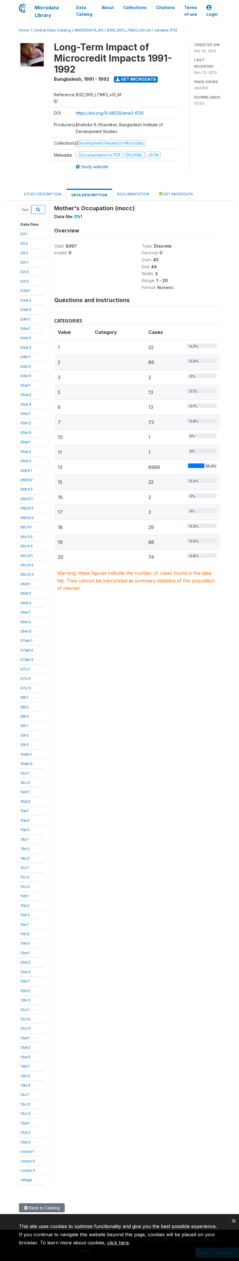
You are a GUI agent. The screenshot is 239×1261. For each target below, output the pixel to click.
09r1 (24, 725)
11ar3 (24, 829)
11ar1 (24, 810)
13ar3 (25, 1057)
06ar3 (25, 460)
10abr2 (26, 763)
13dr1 (24, 1123)
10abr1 (26, 754)
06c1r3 (26, 546)
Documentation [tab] (133, 194)
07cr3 (25, 688)
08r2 (24, 707)
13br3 (25, 1085)
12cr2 (25, 1019)
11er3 (24, 943)
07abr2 (26, 650)
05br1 (25, 413)
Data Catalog (84, 10)
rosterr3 (27, 1170)
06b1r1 (26, 470)
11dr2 (24, 905)
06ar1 (25, 441)
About (108, 7)
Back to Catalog (44, 1207)
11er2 (24, 933)
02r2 (24, 271)
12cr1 (24, 1009)
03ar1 (25, 290)
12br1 (24, 981)
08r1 (24, 697)
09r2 (24, 735)
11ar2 (24, 820)
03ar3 (25, 309)
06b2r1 (26, 498)
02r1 (24, 262)
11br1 (24, 839)
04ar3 (25, 347)
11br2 (24, 848)
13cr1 (24, 1094)
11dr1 (24, 896)
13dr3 (25, 1142)
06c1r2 (26, 536)
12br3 (25, 1000)
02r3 (24, 281)
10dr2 (25, 801)
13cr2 (25, 1104)
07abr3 (26, 659)
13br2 (25, 1075)
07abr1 (26, 640)
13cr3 (25, 1113)
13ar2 (25, 1047)
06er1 (25, 612)
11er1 (24, 924)
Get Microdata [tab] (178, 194)
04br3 (25, 375)
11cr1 (24, 867)
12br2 (25, 990)
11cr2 (24, 877)
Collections (135, 7)
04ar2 (25, 337)
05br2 (25, 423)
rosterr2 (27, 1161)
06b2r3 (27, 517)
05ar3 (25, 404)
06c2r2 (27, 565)
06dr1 (25, 584)
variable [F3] (165, 30)
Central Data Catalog (52, 30)
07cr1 (25, 669)
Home (24, 30)
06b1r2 (26, 479)
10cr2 (25, 782)
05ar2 (25, 394)
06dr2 (25, 593)
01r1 (23, 234)
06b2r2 (27, 508)
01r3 (24, 253)
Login (212, 14)
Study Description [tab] (42, 194)
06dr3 (25, 602)
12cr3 (25, 1028)
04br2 (25, 366)
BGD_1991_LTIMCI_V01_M (128, 30)
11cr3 (24, 886)
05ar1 (25, 385)
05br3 (25, 432)
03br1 (25, 319)
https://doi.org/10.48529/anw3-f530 (110, 113)
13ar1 (24, 1038)
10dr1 (24, 791)
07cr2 (25, 678)
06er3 (25, 631)
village (26, 1179)
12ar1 (24, 952)
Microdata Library (47, 11)
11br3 (24, 858)
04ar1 (25, 328)
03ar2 (25, 300)
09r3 (24, 744)
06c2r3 (27, 574)
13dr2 (25, 1132)
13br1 (24, 1066)
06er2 (25, 621)
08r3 (24, 716)
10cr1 (24, 773)
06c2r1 (26, 555)
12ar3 (25, 971)
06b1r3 (26, 489)
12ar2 (25, 962)
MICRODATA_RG (89, 30)
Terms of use (190, 10)
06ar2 (25, 451)
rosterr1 (27, 1151)
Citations (165, 7)
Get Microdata (138, 79)
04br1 (25, 356)
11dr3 (24, 915)
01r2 (24, 243)
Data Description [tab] (89, 195)
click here (118, 1243)
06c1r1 (26, 527)
